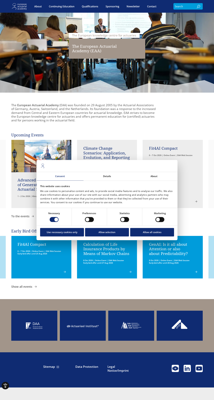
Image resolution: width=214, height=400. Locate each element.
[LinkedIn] (187, 370)
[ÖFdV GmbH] (180, 326)
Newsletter (133, 6)
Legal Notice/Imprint (118, 368)
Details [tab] (107, 176)
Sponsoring (112, 6)
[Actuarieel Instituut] (83, 326)
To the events (20, 216)
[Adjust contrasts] (5, 385)
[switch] (89, 219)
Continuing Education (61, 6)
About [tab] (154, 176)
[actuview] (175, 370)
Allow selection (107, 232)
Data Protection (86, 367)
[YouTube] (199, 370)
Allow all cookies (152, 232)
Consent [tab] (60, 176)
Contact (151, 6)
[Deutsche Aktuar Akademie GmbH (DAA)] (34, 326)
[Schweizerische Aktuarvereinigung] (131, 326)
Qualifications (90, 6)
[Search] (199, 6)
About (38, 6)
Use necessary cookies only (62, 232)
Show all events (22, 286)
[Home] (19, 6)
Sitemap (49, 367)
